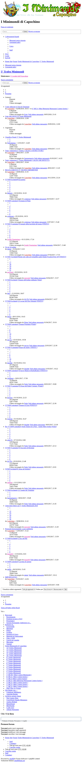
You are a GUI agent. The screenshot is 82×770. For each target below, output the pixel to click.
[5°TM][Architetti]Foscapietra (15, 180)
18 (10, 264)
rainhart (9, 482)
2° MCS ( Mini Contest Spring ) (17, 684)
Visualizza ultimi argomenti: (12, 589)
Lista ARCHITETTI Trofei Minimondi (18, 116)
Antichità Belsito (12, 694)
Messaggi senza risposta (13, 65)
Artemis (9, 419)
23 (10, 513)
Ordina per (39, 589)
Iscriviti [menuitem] (7, 58)
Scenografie (10, 627)
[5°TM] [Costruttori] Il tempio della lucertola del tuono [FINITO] (27, 224)
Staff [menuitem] (11, 50)
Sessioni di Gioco (12, 634)
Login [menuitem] (7, 56)
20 (10, 268)
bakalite (9, 363)
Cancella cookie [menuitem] (14, 747)
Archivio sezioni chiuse (13, 696)
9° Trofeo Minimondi (13, 657)
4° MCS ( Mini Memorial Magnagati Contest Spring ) (50, 109)
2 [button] (5, 92)
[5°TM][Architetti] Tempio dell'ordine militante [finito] (23, 280)
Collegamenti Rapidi (12, 37)
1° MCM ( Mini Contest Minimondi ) (18, 675)
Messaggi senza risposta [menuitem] (17, 40)
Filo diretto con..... (11, 690)
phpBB (11, 759)
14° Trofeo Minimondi (14, 648)
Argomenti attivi (10, 67)
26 (10, 519)
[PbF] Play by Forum (13, 688)
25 (10, 517)
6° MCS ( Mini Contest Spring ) (17, 677)
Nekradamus (11, 143)
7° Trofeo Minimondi (13, 661)
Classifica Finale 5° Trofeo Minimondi (18, 137)
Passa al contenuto (7, 27)
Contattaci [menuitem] (12, 743)
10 (10, 334)
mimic (9, 249)
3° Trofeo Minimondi (13, 669)
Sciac (26, 114)
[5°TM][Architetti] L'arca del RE (16, 538)
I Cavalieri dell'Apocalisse (19, 76)
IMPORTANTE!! (11, 577)
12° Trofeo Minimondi (14, 652)
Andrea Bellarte (11, 702)
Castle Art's (10, 708)
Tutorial (9, 644)
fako (8, 293)
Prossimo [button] (8, 94)
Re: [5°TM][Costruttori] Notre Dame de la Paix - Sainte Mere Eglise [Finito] (31, 427)
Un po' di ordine (10, 247)
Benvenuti (8, 615)
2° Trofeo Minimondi (13, 671)
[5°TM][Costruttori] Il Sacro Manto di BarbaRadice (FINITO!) (26, 371)
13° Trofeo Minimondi (14, 650)
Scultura (9, 632)
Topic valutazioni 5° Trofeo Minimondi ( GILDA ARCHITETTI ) (27, 160)
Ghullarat (10, 378)
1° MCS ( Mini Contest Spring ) (17, 686)
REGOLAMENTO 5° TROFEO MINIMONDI (21, 170)
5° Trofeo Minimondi (12, 71)
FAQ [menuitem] (7, 54)
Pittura (8, 630)
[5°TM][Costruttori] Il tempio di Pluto (18, 201)
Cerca (25, 31)
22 (10, 511)
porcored (10, 272)
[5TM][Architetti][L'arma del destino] (17, 469)
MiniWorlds (10, 706)
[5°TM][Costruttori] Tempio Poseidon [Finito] (20, 324)
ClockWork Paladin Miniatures (16, 700)
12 (10, 338)
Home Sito (8, 738)
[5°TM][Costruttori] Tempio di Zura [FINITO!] (21, 405)
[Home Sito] (41, 9)
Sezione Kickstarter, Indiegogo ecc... (18, 623)
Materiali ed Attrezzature (14, 636)
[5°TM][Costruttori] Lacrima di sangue (18, 562)
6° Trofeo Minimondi (13, 663)
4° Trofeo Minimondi (13, 667)
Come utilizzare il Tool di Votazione (17, 107)
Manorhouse (10, 704)
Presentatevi (10, 621)
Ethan (9, 317)
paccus (9, 340)
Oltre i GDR (10, 638)
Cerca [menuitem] (11, 46)
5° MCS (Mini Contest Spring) (16, 679)
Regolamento (10, 617)
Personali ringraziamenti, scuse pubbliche (19, 529)
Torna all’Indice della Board (10, 608)
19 (10, 266)
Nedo (26, 384)
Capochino (11, 109)
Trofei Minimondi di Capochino (16, 646)
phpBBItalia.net (19, 761)
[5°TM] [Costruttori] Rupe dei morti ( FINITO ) (21, 347)
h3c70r (26, 299)
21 (10, 270)
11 (10, 336)
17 (10, 262)
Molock (9, 193)
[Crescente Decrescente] (58, 589)
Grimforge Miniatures (13, 692)
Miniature (9, 628)
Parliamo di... (9, 625)
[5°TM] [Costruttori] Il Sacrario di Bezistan (19, 448)
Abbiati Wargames (12, 710)
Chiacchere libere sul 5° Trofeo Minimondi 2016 (21, 506)
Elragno (9, 398)
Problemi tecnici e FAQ (14, 619)
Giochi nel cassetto (12, 640)
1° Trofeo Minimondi (13, 673)
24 (10, 515)
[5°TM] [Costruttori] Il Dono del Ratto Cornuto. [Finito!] (24, 386)
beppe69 (10, 554)
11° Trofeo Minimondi (13, 654)
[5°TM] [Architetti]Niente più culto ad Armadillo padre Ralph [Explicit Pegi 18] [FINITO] (35, 257)
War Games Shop (12, 698)
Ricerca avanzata (34, 31)
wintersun (27, 199)
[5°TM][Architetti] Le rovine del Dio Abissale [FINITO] (24, 301)
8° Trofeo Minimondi (13, 659)
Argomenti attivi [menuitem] (14, 42)
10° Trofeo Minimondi (14, 655)
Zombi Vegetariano (13, 239)
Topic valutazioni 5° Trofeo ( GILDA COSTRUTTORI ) (24, 151)
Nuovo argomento (7, 80)
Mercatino (9, 642)
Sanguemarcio (29, 158)
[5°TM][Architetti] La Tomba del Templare (19, 490)
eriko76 (9, 440)
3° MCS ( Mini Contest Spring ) (17, 682)
